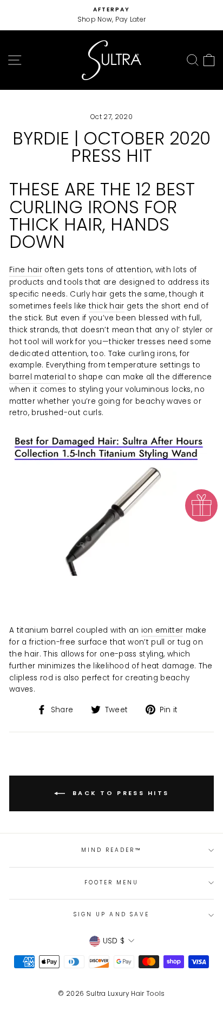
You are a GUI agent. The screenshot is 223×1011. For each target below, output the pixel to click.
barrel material (37, 377)
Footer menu (111, 882)
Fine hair (25, 270)
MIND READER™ (111, 850)
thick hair (106, 306)
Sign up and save (111, 914)
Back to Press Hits (119, 793)
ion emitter (162, 630)
